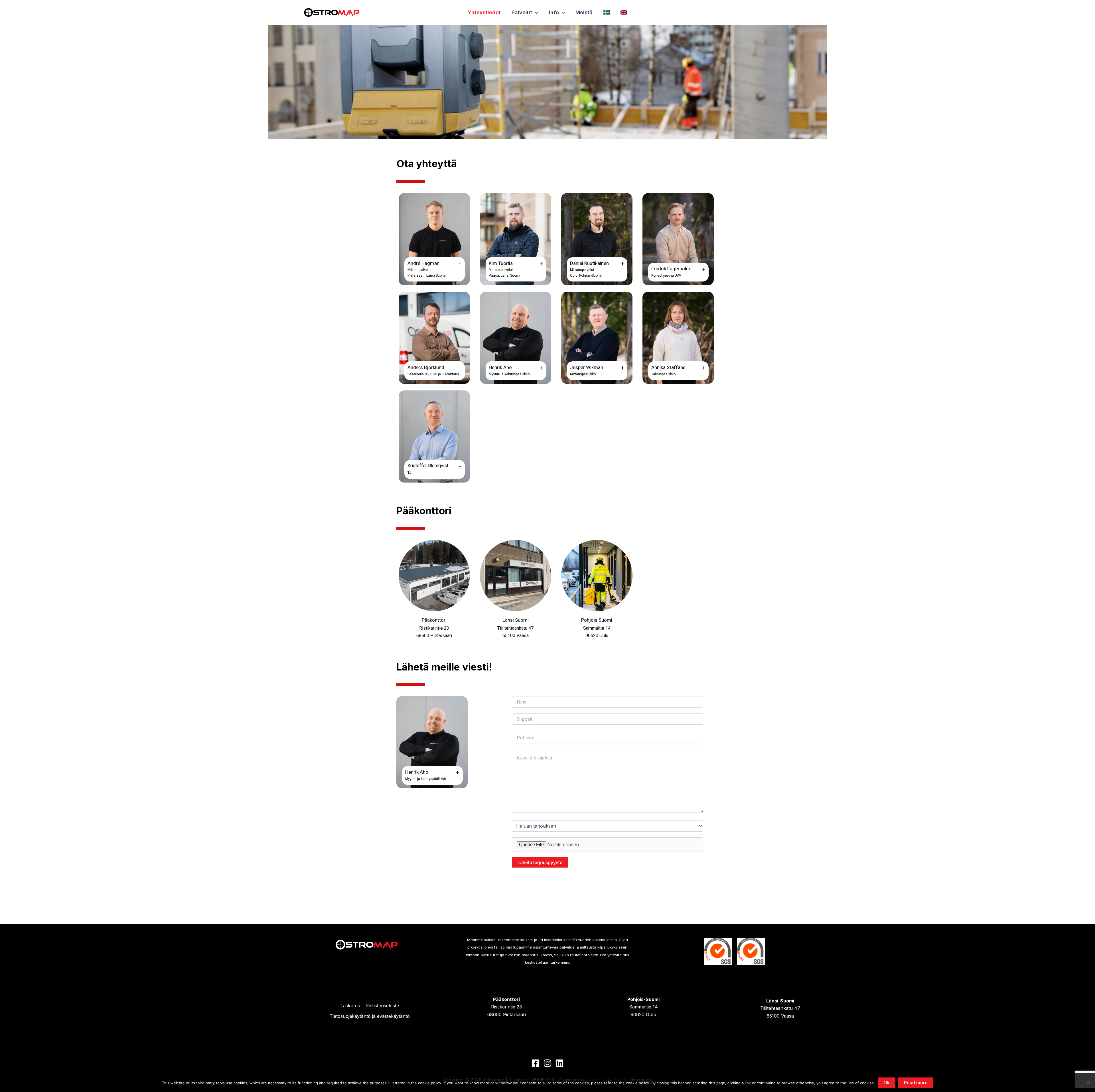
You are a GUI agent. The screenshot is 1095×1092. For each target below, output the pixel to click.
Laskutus (350, 1005)
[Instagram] (547, 1063)
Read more (916, 1082)
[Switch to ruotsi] (606, 12)
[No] (1088, 1082)
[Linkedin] (559, 1063)
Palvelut (522, 12)
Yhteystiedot (484, 12)
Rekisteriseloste (382, 1005)
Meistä (584, 12)
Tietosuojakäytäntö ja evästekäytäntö (370, 1016)
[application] (535, 12)
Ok (886, 1082)
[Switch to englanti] (623, 12)
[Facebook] (535, 1063)
